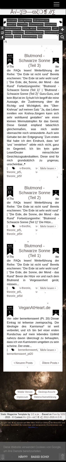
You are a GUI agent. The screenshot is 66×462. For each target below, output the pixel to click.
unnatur (11, 24)
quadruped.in (52, 32)
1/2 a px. (35, 414)
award (7, 32)
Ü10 (40, 36)
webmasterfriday (34, 32)
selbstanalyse (41, 20)
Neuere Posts (24, 362)
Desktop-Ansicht (46, 392)
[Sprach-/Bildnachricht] (2, 37)
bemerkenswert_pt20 (20, 353)
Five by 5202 (58, 414)
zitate (17, 36)
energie (8, 36)
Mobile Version (25, 392)
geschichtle (44, 28)
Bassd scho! (40, 457)
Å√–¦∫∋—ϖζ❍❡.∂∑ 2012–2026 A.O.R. (42, 417)
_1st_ (55, 28)
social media (29, 28)
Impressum (22, 397)
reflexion (18, 32)
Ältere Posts (50, 362)
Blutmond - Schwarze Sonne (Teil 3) (34, 60)
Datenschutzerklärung (45, 397)
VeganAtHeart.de (34, 307)
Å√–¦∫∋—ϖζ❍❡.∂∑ (32, 12)
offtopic (11, 20)
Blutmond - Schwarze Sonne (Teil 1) (34, 250)
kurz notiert (24, 20)
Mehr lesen (47, 168)
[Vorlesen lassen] (2, 32)
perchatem (50, 24)
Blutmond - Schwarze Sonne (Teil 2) (34, 192)
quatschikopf (29, 36)
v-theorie (22, 24)
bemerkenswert (12, 28)
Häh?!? (23, 457)
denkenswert (36, 24)
